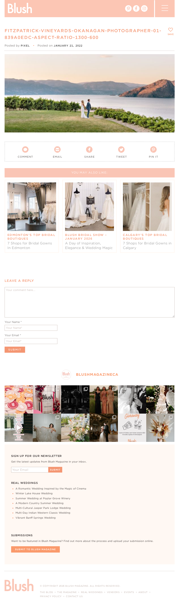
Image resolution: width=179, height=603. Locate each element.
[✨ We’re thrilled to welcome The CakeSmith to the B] (160, 399)
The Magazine (67, 592)
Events (129, 592)
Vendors (113, 592)
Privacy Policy (51, 596)
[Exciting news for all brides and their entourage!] (104, 399)
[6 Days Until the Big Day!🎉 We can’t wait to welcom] (19, 428)
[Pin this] (167, 71)
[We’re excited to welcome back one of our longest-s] (104, 428)
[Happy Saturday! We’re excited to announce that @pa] (160, 428)
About (143, 592)
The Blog (46, 592)
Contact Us (74, 596)
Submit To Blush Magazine (35, 549)
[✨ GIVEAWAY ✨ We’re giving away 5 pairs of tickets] (132, 428)
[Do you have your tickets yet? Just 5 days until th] (132, 399)
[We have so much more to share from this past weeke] (19, 399)
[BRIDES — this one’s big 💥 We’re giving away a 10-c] (75, 399)
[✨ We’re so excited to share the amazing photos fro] (47, 399)
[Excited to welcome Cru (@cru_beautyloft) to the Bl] (47, 428)
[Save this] (167, 61)
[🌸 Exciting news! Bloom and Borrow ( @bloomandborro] (75, 428)
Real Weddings (92, 592)
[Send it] (167, 81)
